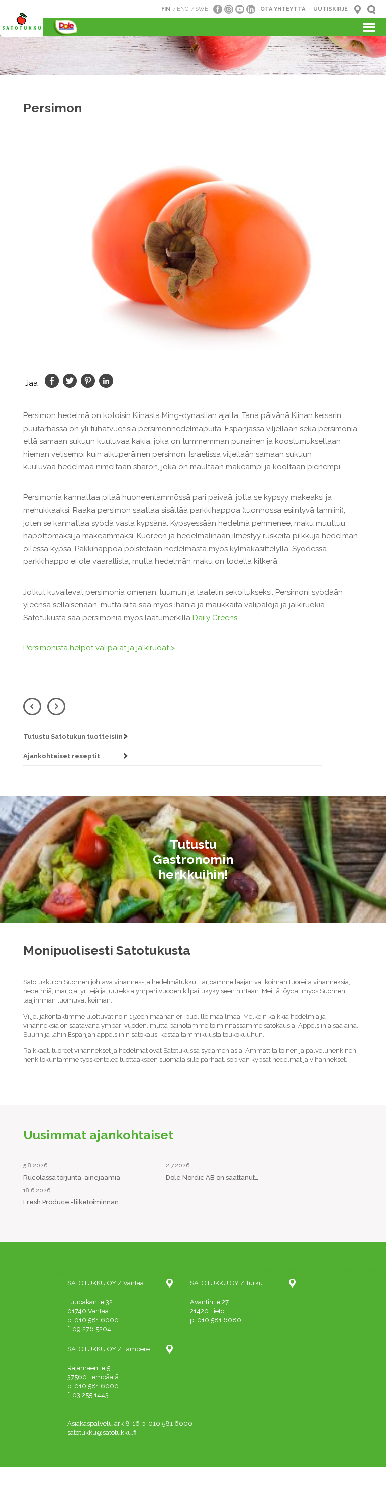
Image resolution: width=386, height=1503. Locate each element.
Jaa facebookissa (52, 381)
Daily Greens (214, 617)
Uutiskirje (330, 9)
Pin (88, 381)
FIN (165, 9)
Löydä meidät (357, 9)
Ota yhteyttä (283, 9)
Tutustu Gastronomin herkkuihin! (193, 859)
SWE (201, 9)
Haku (371, 9)
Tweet (70, 381)
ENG (182, 9)
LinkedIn (106, 381)
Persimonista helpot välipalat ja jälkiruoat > (99, 647)
